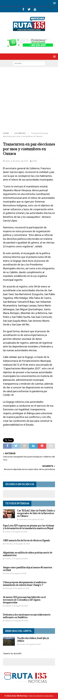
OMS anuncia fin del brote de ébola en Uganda (26, 540)
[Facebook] (23, 9)
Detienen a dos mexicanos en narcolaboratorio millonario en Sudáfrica (27, 616)
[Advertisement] (29, 100)
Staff (34, 161)
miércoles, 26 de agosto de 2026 (31, 519)
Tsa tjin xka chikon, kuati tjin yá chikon (33, 639)
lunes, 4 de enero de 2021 (16, 161)
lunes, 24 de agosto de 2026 (15, 573)
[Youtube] (34, 9)
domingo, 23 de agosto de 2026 (17, 588)
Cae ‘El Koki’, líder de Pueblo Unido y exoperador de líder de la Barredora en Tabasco (36, 513)
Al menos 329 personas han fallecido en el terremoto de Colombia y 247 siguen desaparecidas (24, 600)
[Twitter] (29, 9)
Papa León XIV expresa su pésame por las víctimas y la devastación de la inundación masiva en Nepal (28, 527)
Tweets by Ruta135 (12, 653)
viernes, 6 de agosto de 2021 (30, 644)
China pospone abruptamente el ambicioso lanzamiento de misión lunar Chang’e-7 (25, 583)
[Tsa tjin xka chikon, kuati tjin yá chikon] (9, 641)
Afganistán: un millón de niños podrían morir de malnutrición (27, 554)
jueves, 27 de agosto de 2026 (16, 531)
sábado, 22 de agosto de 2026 (16, 605)
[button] (54, 3)
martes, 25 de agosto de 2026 (16, 558)
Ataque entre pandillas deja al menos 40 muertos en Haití (27, 568)
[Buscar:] (29, 63)
